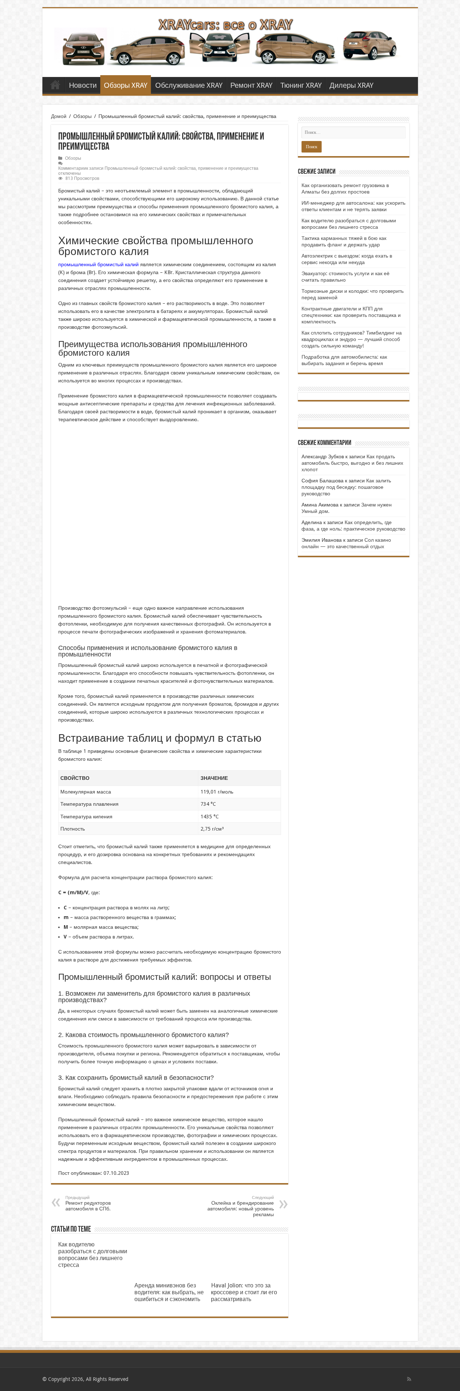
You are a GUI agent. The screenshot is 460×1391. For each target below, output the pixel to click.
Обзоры (82, 116)
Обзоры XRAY (125, 85)
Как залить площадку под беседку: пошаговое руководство (346, 487)
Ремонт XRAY (251, 85)
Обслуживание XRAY (188, 85)
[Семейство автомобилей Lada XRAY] (230, 41)
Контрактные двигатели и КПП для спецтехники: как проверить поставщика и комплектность (351, 315)
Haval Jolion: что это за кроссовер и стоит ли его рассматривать (244, 1292)
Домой (58, 116)
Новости (83, 85)
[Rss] (409, 1379)
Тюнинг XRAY (301, 85)
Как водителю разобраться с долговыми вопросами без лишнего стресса (92, 1254)
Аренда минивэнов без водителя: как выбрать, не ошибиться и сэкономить (169, 1292)
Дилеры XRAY (351, 85)
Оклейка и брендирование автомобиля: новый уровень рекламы (240, 1206)
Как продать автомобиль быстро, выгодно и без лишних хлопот (352, 463)
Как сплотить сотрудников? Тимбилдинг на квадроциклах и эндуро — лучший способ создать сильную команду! (352, 339)
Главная (55, 84)
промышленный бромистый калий (98, 264)
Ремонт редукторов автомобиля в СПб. (88, 1203)
